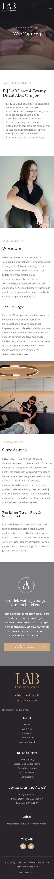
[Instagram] (31, 846)
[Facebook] (23, 846)
